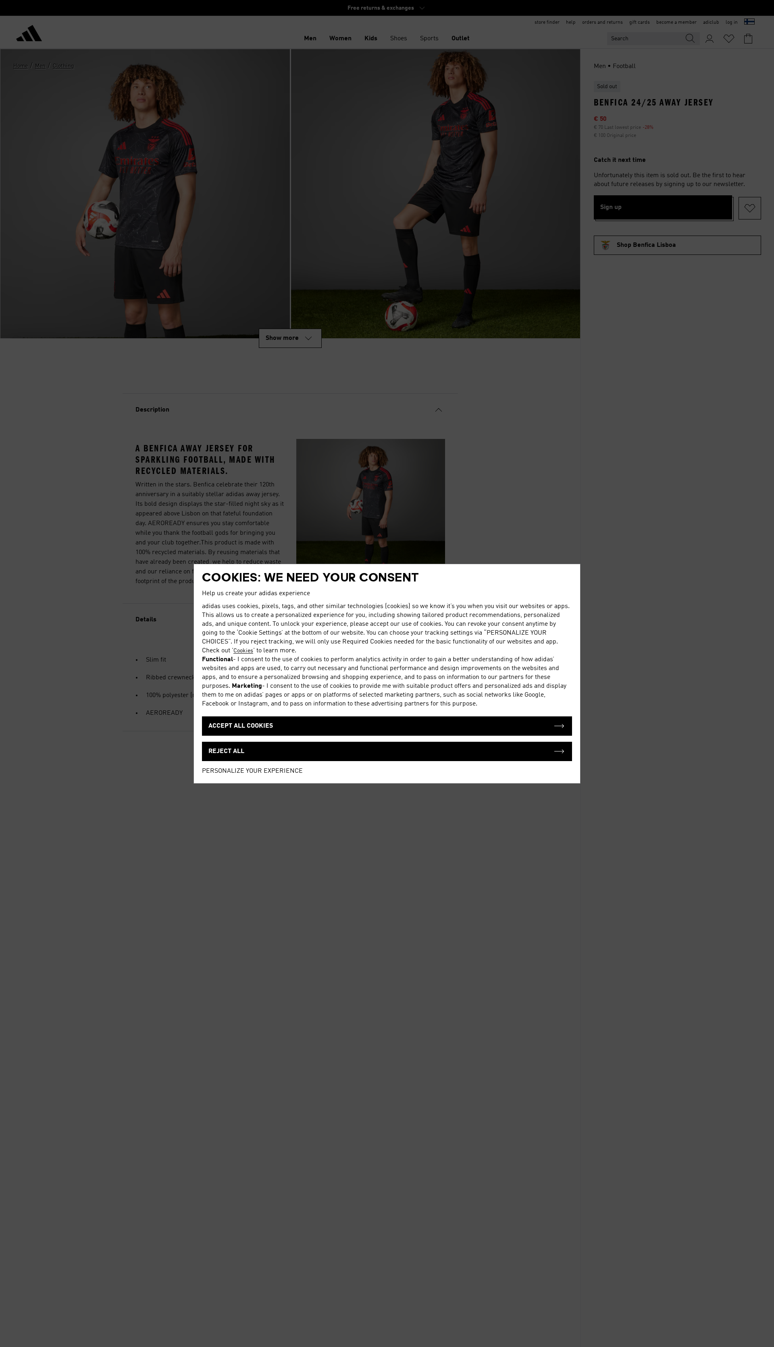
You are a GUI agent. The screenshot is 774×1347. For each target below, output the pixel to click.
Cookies (243, 651)
